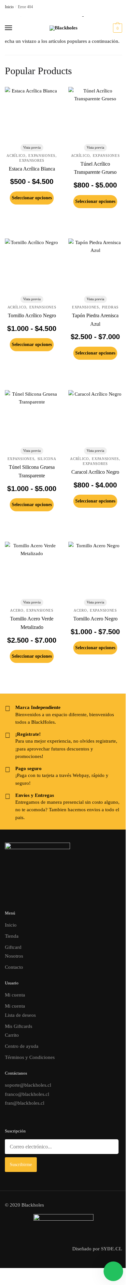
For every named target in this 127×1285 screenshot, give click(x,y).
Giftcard (13, 947)
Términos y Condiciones (30, 1057)
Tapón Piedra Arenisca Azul (95, 320)
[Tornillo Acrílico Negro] (32, 265)
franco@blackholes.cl (27, 1094)
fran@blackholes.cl (24, 1103)
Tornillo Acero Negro (95, 618)
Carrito (12, 1035)
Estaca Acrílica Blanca (32, 169)
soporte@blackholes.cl (28, 1085)
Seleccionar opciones (32, 197)
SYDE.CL (111, 1248)
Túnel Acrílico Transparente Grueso (95, 168)
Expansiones (41, 155)
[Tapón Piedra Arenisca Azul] (95, 265)
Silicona (46, 459)
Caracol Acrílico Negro (95, 472)
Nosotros (14, 956)
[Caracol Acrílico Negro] (95, 417)
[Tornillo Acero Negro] (95, 569)
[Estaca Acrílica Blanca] (32, 114)
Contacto (14, 967)
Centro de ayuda (21, 1046)
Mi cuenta (15, 994)
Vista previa (32, 147)
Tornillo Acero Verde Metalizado (31, 623)
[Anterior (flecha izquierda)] (2, 1282)
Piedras (110, 307)
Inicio (9, 7)
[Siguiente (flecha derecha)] (7, 1282)
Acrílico (16, 155)
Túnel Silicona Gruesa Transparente (32, 471)
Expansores (31, 160)
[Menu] (14, 28)
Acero (16, 610)
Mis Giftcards (18, 1026)
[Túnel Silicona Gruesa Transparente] (32, 417)
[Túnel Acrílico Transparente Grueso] (95, 114)
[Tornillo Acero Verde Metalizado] (32, 569)
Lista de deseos (20, 1015)
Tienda (12, 936)
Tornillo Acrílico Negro (32, 315)
